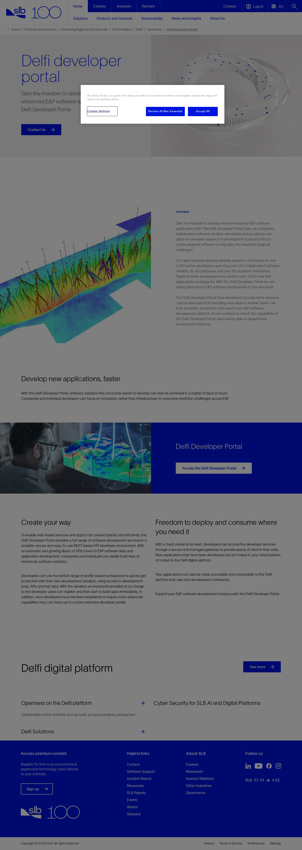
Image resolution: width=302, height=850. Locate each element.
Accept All (203, 111)
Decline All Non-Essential (165, 111)
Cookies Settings (98, 111)
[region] (152, 104)
